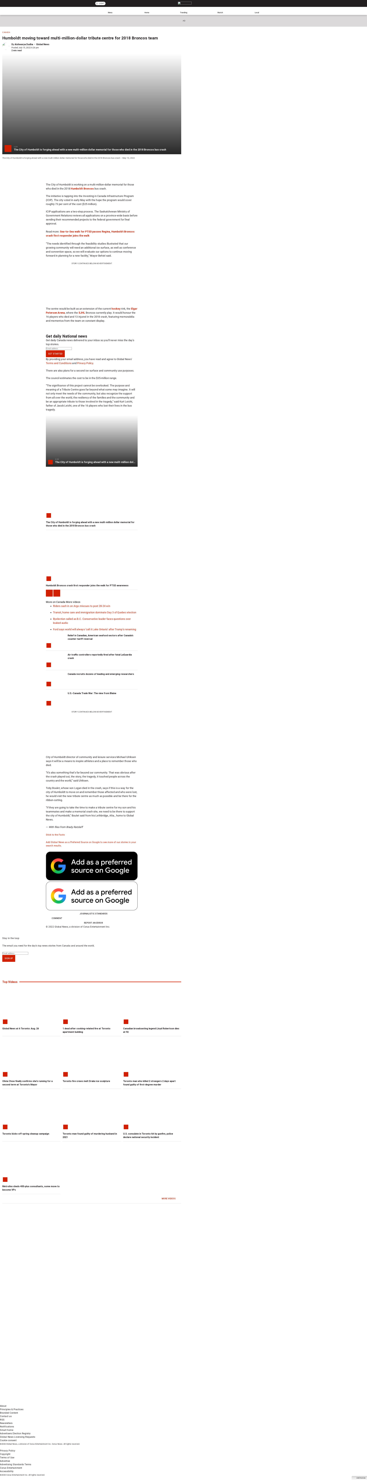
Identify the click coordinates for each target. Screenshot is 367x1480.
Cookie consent (8, 1440)
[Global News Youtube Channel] (109, 1380)
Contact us (6, 1416)
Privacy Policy (85, 363)
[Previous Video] (49, 593)
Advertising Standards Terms (15, 1464)
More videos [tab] (73, 601)
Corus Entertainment (11, 1468)
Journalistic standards (94, 914)
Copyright (5, 1454)
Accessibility (7, 1471)
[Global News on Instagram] (152, 1380)
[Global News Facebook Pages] (22, 1380)
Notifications (7, 1426)
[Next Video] (56, 593)
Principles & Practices (11, 1409)
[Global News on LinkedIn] (22, 1402)
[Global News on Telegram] (109, 1402)
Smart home (6, 1430)
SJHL (82, 312)
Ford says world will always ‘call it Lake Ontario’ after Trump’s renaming (94, 629)
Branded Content (9, 1412)
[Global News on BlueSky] (152, 1402)
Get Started (55, 354)
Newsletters (6, 1423)
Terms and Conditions (59, 363)
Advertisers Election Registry (15, 1433)
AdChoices (361, 1478)
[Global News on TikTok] (65, 1402)
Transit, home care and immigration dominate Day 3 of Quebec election (94, 612)
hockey (116, 308)
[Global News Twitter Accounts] (65, 1380)
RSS (2, 1419)
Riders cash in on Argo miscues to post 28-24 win (81, 605)
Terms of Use (7, 1457)
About (3, 1406)
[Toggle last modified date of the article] (41, 47)
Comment (57, 918)
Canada (6, 32)
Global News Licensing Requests (17, 1437)
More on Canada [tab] (55, 601)
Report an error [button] (93, 923)
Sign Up (9, 958)
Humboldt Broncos (82, 188)
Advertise (5, 1461)
